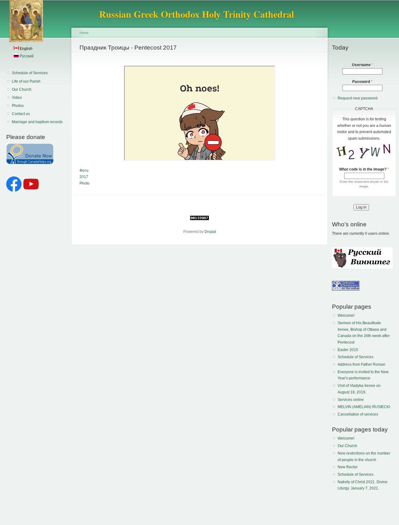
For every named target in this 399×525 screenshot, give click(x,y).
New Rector (348, 467)
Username (362, 65)
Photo (84, 183)
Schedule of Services (30, 73)
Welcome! (346, 315)
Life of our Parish (26, 81)
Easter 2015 (348, 350)
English (25, 48)
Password (362, 81)
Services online (351, 399)
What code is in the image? (364, 169)
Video (17, 97)
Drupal (210, 231)
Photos (18, 106)
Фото (84, 170)
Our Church (21, 89)
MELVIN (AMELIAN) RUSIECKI (364, 407)
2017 (83, 177)
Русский (26, 56)
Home (84, 33)
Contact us (21, 114)
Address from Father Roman (361, 364)
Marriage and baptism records (37, 122)
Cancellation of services (358, 414)
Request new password (357, 98)
